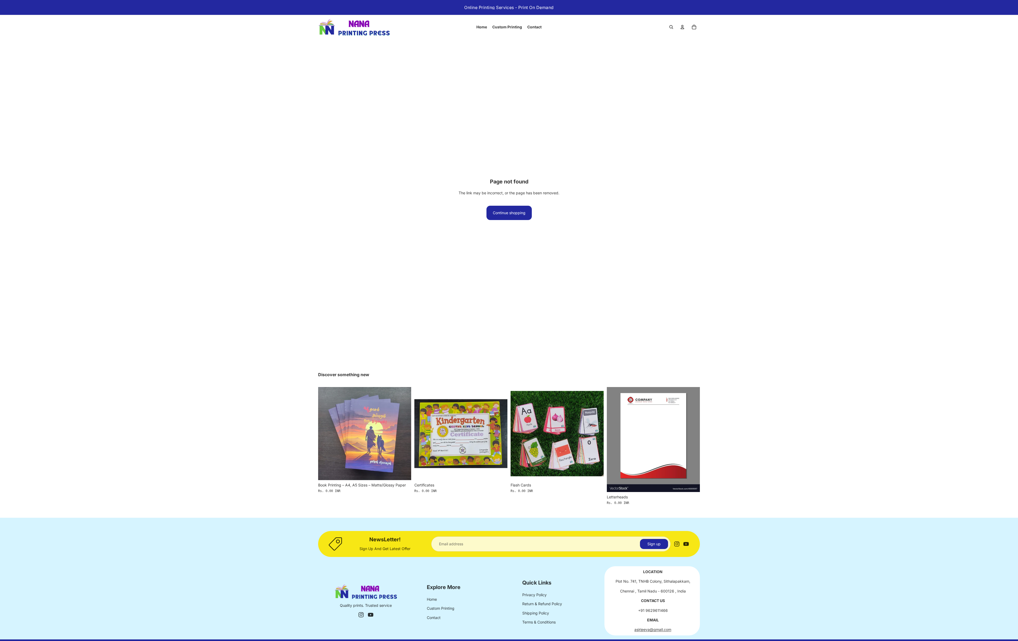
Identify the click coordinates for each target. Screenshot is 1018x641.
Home (432, 599)
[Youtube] (686, 544)
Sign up (654, 544)
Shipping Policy (535, 613)
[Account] (682, 27)
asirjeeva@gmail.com (652, 629)
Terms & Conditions (539, 622)
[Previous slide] (326, 433)
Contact (434, 617)
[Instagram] (677, 544)
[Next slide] (403, 433)
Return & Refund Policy (542, 604)
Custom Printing (440, 608)
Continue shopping (509, 212)
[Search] (671, 27)
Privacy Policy (534, 594)
